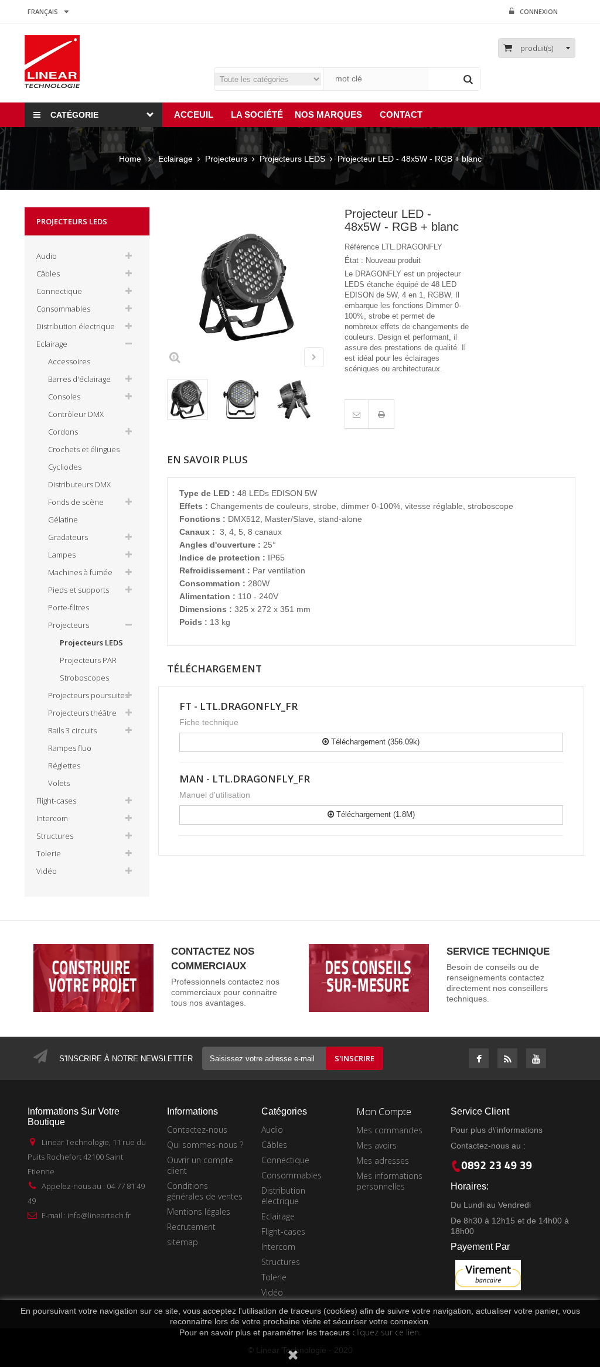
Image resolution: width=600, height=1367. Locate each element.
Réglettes (64, 765)
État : (354, 260)
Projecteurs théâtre (82, 713)
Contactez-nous (197, 1129)
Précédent (284, 359)
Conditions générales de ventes (205, 1191)
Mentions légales (198, 1211)
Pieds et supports (78, 590)
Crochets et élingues (84, 449)
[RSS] (508, 1059)
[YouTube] (536, 1059)
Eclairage (51, 344)
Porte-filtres (68, 607)
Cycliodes (64, 467)
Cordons (63, 431)
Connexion (539, 11)
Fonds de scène (76, 502)
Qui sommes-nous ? (205, 1144)
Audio (46, 256)
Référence (362, 246)
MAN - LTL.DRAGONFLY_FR (244, 778)
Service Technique (498, 951)
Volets (59, 783)
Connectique (59, 291)
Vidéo (46, 871)
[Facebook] (479, 1059)
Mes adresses (382, 1160)
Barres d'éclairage (79, 379)
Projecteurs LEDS (91, 642)
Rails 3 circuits (72, 730)
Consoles (64, 396)
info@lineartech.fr (99, 1215)
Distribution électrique (75, 326)
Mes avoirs (376, 1145)
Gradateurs (68, 537)
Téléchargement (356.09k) (374, 741)
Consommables (63, 308)
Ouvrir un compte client (200, 1165)
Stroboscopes (84, 677)
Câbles (48, 273)
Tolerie (48, 853)
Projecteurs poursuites (88, 695)
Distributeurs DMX (79, 484)
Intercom (52, 818)
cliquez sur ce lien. (386, 1332)
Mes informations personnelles (389, 1181)
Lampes (62, 554)
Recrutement (191, 1226)
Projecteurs (68, 625)
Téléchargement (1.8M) (374, 814)
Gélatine (63, 519)
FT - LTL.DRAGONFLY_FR (238, 706)
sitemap (182, 1242)
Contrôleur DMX (76, 414)
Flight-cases (56, 800)
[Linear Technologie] (52, 61)
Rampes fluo (69, 748)
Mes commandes (389, 1130)
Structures (54, 836)
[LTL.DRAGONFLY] (187, 399)
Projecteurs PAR (88, 660)
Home (130, 158)
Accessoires (69, 361)
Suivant (314, 357)
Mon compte (383, 1111)
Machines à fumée (80, 572)
